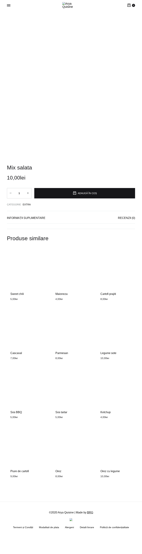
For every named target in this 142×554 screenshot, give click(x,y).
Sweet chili (17, 293)
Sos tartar (61, 412)
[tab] (26, 219)
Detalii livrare (87, 527)
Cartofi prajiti (108, 293)
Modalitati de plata (49, 527)
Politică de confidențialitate (114, 527)
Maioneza (61, 293)
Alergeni (69, 527)
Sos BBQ (16, 412)
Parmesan (61, 353)
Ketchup (105, 412)
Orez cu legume (110, 471)
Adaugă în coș (87, 193)
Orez (58, 471)
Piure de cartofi (19, 471)
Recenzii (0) (126, 217)
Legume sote (108, 353)
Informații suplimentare (26, 217)
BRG (90, 512)
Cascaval (16, 353)
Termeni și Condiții (23, 527)
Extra (27, 204)
